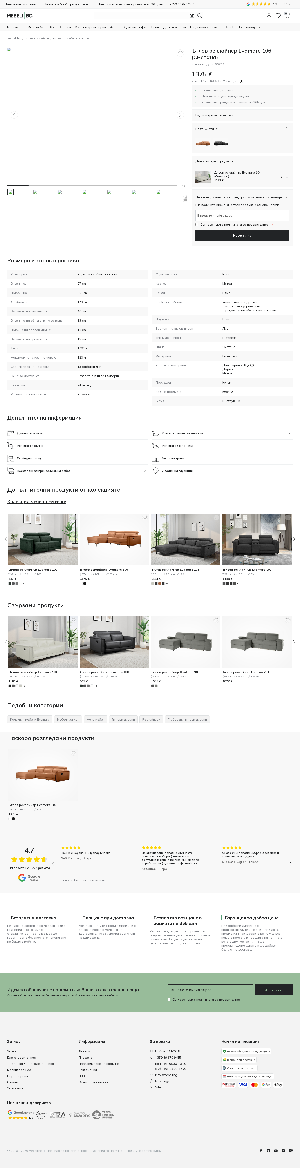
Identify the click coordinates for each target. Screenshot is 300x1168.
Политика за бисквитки (144, 1151)
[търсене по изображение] (192, 15)
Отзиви (12, 1082)
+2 (24, 583)
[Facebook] (262, 1151)
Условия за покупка (107, 1151)
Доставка (86, 1051)
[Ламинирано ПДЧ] (252, 365)
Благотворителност (22, 1057)
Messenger (163, 1081)
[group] (91, 861)
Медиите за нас (19, 1070)
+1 (238, 583)
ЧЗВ (82, 1076)
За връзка (15, 1088)
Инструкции (231, 401)
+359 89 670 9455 (168, 1057)
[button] (269, 15)
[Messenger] (285, 1151)
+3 (24, 686)
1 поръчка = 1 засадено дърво (30, 1064)
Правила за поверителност (67, 1151)
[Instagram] (270, 1151)
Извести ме (242, 235)
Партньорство (18, 1076)
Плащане (85, 1057)
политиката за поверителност (247, 224)
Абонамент (274, 990)
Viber (159, 1087)
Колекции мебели (37, 38)
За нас (12, 1051)
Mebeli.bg (14, 38)
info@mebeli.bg (166, 1075)
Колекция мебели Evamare (71, 38)
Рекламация (88, 1070)
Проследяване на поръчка (99, 1064)
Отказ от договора (93, 1082)
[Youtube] (277, 1151)
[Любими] (278, 15)
